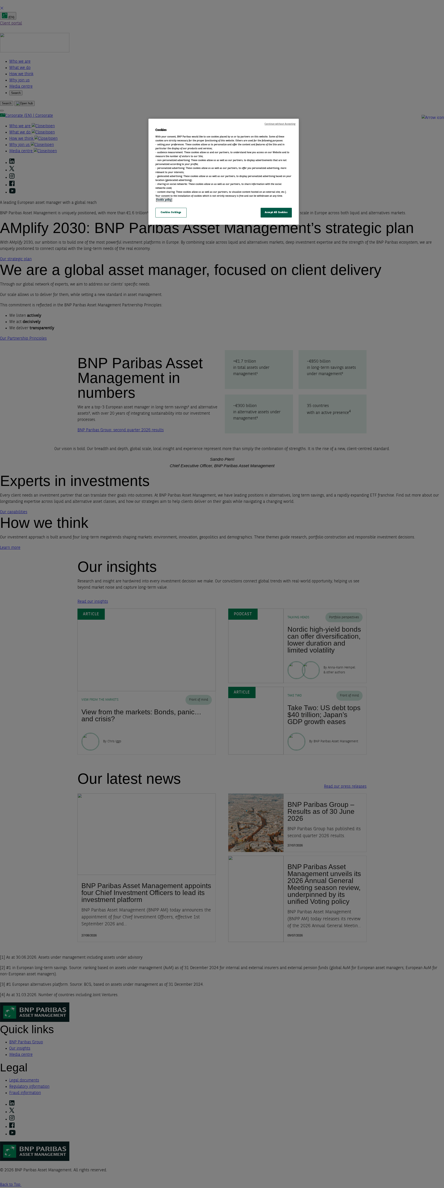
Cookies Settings (171, 212)
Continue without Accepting (280, 124)
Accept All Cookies (276, 212)
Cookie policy (164, 200)
